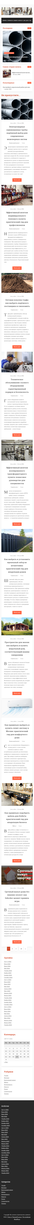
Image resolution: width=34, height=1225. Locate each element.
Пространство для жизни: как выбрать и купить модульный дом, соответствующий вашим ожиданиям (17, 648)
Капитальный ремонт (9, 53)
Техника (6, 1093)
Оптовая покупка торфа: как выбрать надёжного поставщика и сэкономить (17, 303)
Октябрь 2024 (8, 1002)
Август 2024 (7, 1007)
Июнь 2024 (7, 1011)
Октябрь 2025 (8, 975)
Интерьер (6, 1078)
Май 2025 (7, 986)
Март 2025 (7, 991)
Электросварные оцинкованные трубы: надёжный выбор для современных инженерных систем (17, 57)
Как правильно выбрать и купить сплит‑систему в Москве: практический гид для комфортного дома (17, 731)
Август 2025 (7, 980)
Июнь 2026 (7, 966)
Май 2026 (7, 968)
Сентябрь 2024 (8, 1004)
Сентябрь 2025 (8, 977)
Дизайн (6, 1075)
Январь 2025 (7, 995)
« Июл (6, 1062)
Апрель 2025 (7, 989)
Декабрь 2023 (8, 1025)
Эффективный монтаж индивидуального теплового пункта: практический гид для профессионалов (21, 72)
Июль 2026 (7, 964)
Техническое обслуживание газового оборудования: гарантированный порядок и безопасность (17, 385)
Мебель (14, 826)
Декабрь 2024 (8, 998)
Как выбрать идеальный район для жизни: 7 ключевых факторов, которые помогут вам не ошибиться (17, 87)
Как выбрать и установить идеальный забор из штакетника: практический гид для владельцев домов (17, 565)
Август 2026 (7, 961)
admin (8, 60)
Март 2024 (7, 1018)
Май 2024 (7, 1013)
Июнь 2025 (7, 984)
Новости (6, 1087)
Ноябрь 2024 (7, 1000)
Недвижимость (8, 1084)
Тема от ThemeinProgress (15, 1217)
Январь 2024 (7, 1022)
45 (21, 948)
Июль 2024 (7, 1009)
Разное (6, 1089)
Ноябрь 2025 (7, 973)
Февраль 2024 (8, 1020)
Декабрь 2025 (8, 970)
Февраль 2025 (8, 993)
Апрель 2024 (7, 1016)
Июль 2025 (7, 982)
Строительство (14, 309)
